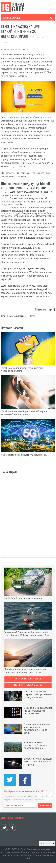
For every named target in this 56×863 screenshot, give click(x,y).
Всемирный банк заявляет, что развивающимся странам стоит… (38, 711)
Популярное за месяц (28, 685)
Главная (5, 42)
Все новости (39, 37)
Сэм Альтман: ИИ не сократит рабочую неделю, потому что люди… (38, 694)
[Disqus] (28, 512)
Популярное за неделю (27, 678)
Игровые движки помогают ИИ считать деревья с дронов (35, 745)
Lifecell (31, 316)
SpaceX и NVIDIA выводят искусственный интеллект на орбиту (38, 762)
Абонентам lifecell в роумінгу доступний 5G (24, 455)
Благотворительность (17, 316)
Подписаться (45, 805)
